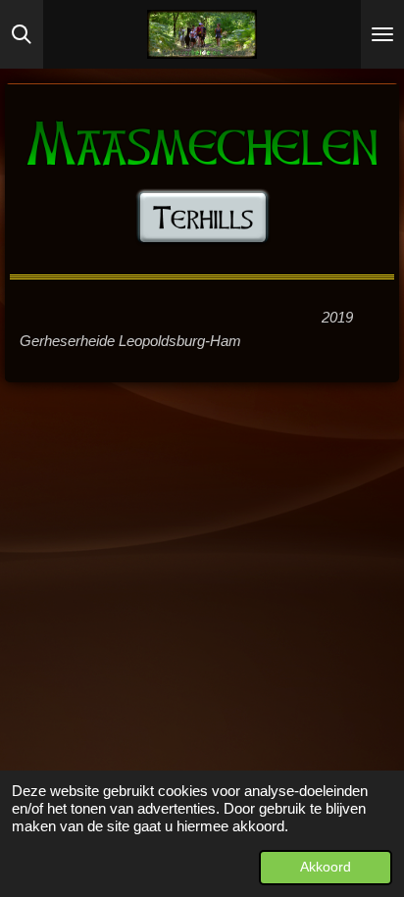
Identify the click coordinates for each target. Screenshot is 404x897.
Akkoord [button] (325, 867)
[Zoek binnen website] (21, 34)
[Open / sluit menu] (382, 34)
